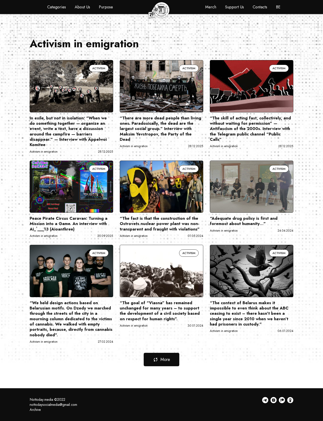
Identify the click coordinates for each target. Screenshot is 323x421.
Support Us (234, 7)
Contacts (260, 7)
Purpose (106, 7)
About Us (82, 7)
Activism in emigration (44, 151)
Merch (210, 7)
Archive (35, 409)
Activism (98, 68)
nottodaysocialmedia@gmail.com (53, 404)
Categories (56, 7)
